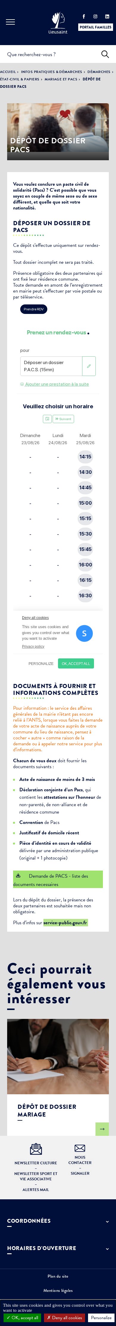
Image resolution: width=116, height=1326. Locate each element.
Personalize (101, 1317)
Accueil (8, 71)
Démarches (98, 71)
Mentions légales (58, 1290)
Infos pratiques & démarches (51, 71)
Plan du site (58, 1276)
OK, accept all (24, 1317)
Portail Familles (96, 27)
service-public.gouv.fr (65, 922)
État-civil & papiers (20, 79)
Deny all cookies (66, 1317)
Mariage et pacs (61, 79)
